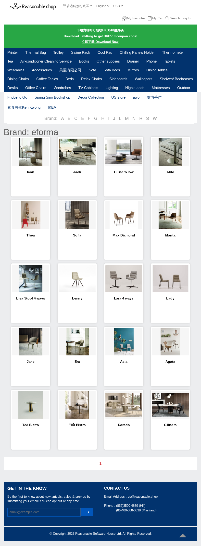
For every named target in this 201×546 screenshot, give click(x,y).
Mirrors (133, 70)
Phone (151, 61)
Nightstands (134, 88)
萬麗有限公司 (70, 70)
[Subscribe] (87, 512)
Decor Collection (90, 97)
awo (136, 97)
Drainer (133, 61)
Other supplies (108, 61)
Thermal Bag (35, 52)
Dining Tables (157, 70)
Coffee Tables (47, 79)
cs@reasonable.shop (143, 496)
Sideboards (118, 79)
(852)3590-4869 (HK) (130, 505)
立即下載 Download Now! (100, 42)
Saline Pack (80, 52)
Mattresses (161, 88)
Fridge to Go (17, 97)
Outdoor (183, 88)
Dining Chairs (18, 79)
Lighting (112, 88)
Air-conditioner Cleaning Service (46, 61)
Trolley (58, 52)
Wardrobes (62, 88)
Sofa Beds (111, 70)
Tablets (169, 61)
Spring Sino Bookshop (52, 97)
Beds (69, 79)
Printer (12, 52)
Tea (10, 61)
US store (118, 97)
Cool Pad (105, 52)
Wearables (16, 70)
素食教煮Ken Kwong (23, 107)
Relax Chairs (91, 79)
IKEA (52, 107)
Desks (12, 88)
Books (84, 61)
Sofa (92, 70)
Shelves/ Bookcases (176, 79)
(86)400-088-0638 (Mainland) (136, 510)
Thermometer (173, 52)
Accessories (42, 70)
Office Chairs (35, 88)
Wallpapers (143, 79)
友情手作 (154, 97)
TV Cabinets (88, 88)
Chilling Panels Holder (137, 52)
